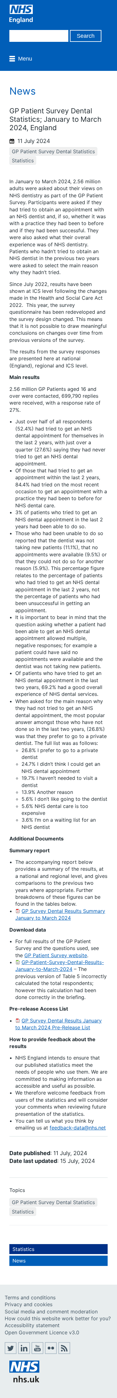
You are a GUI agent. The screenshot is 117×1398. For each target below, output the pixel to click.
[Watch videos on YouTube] (37, 1352)
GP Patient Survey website (55, 955)
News (19, 1261)
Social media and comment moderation (51, 1311)
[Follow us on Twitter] (11, 1352)
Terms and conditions (30, 1297)
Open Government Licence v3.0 (42, 1332)
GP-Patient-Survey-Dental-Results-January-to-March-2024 (59, 965)
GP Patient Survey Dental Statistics (53, 151)
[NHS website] (24, 1380)
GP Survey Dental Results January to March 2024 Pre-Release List (58, 1024)
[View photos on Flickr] (51, 1352)
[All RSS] (64, 1352)
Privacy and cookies (28, 1304)
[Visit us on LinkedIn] (24, 1352)
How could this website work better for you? (58, 1318)
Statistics (23, 160)
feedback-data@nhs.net (78, 1128)
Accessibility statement (32, 1325)
